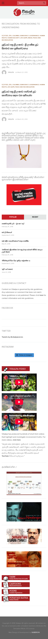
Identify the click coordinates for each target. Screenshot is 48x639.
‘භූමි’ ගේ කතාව (7, 269)
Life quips (23, 38)
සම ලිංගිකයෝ (7, 232)
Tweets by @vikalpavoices (12, 337)
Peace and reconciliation (24, 87)
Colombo (15, 36)
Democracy (24, 36)
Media (30, 38)
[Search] (44, 3)
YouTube (5, 456)
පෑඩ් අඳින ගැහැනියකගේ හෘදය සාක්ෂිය (15, 241)
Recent (35, 217)
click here (17, 440)
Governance (34, 36)
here (41, 295)
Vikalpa (11, 72)
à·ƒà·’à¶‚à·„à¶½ (7, 36)
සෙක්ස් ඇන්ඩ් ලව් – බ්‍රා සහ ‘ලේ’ (13, 224)
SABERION (36, 632)
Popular (13, 217)
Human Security (13, 38)
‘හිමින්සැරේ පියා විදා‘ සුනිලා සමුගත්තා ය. (16, 261)
